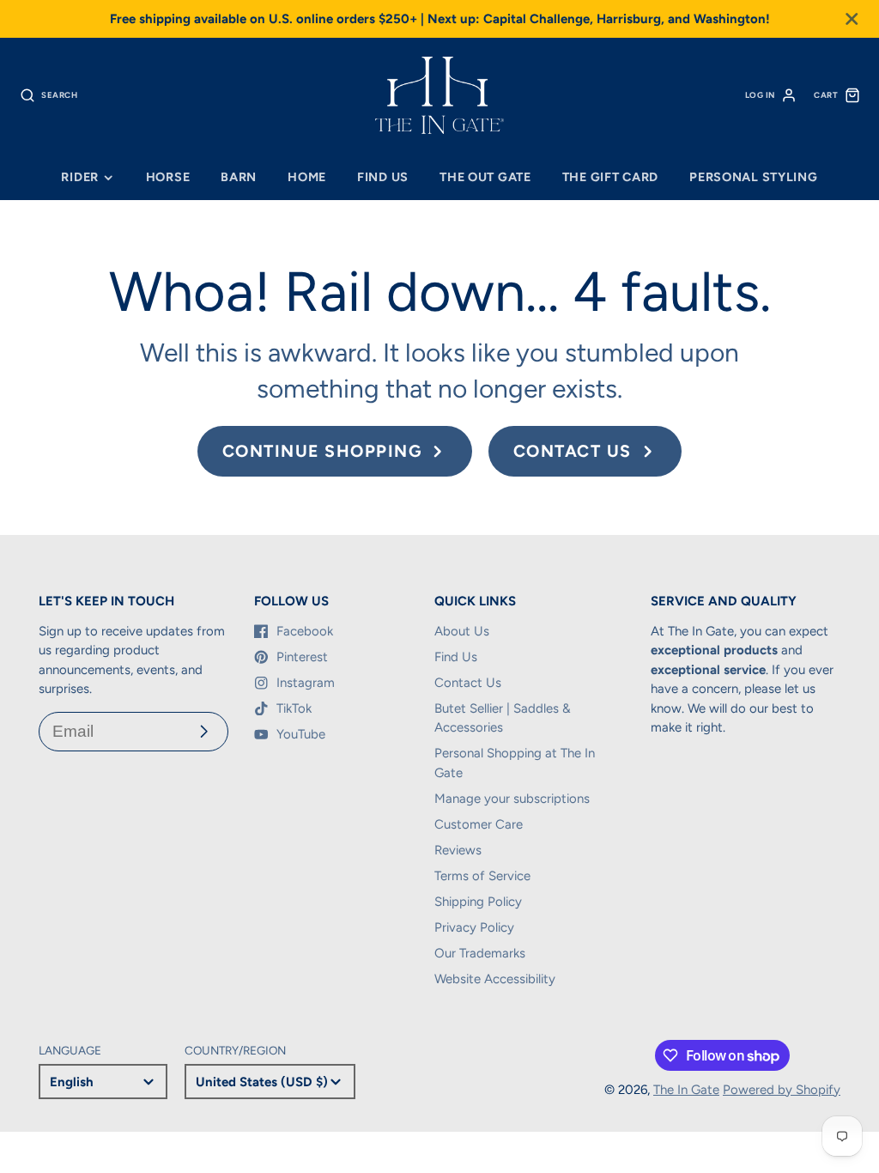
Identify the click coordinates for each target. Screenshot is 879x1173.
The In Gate (686, 1089)
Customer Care (478, 824)
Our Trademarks (479, 953)
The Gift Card (610, 177)
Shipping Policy (478, 901)
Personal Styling (753, 177)
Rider (80, 177)
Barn (239, 177)
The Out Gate (485, 177)
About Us (461, 631)
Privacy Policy (474, 927)
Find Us (383, 177)
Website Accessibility (494, 979)
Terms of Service (482, 876)
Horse (168, 177)
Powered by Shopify (781, 1089)
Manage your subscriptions (512, 798)
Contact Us (467, 682)
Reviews (458, 850)
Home (307, 177)
